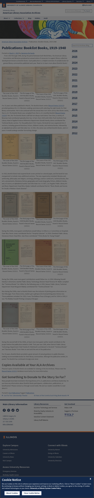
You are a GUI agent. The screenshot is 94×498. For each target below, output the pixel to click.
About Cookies (12, 493)
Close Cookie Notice (32, 493)
